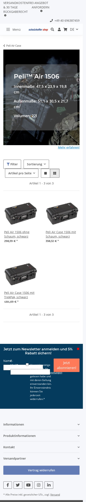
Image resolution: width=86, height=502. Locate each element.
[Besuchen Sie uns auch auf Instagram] (38, 485)
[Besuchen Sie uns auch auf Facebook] (7, 485)
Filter (14, 164)
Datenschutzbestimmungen (46, 372)
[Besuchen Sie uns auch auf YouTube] (28, 485)
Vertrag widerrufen (41, 470)
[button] (59, 29)
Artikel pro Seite (20, 173)
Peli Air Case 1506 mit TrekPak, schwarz (19, 295)
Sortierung (34, 164)
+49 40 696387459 (66, 20)
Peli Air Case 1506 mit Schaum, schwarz (61, 234)
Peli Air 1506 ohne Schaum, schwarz (16, 234)
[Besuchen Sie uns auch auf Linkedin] (48, 485)
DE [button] (72, 29)
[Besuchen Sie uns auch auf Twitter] (18, 485)
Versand (55, 494)
